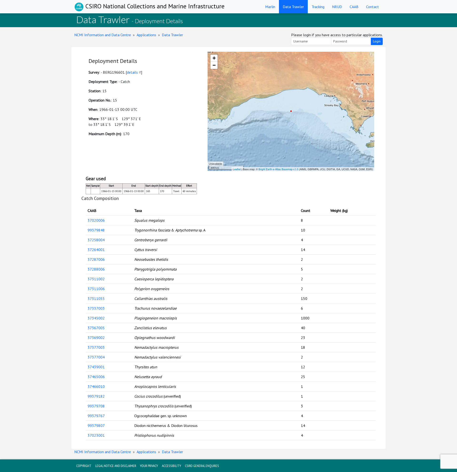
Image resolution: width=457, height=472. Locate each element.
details (132, 72)
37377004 (96, 357)
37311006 (96, 288)
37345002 (96, 318)
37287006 (96, 259)
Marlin (270, 6)
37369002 (96, 337)
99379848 (96, 230)
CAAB (354, 6)
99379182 (96, 396)
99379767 (96, 415)
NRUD (337, 6)
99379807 (96, 425)
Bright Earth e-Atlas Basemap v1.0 (278, 169)
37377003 (96, 347)
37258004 (96, 239)
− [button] (214, 65)
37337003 (96, 308)
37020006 (96, 220)
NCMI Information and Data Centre (102, 34)
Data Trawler (293, 6)
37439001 (96, 366)
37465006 (96, 376)
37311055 (96, 298)
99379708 (96, 406)
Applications (146, 34)
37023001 (96, 435)
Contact (372, 6)
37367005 (96, 327)
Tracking (318, 6)
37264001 (96, 249)
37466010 (96, 386)
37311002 (96, 279)
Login (377, 41)
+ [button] (214, 58)
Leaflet (237, 169)
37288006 (96, 269)
